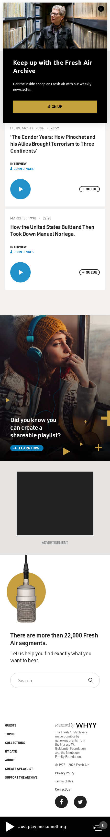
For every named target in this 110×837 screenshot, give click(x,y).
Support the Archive (21, 777)
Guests (10, 725)
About (10, 760)
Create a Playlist (19, 769)
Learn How (29, 448)
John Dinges (24, 169)
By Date (11, 751)
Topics (10, 734)
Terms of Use (64, 781)
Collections (15, 743)
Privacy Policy (64, 773)
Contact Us (62, 789)
